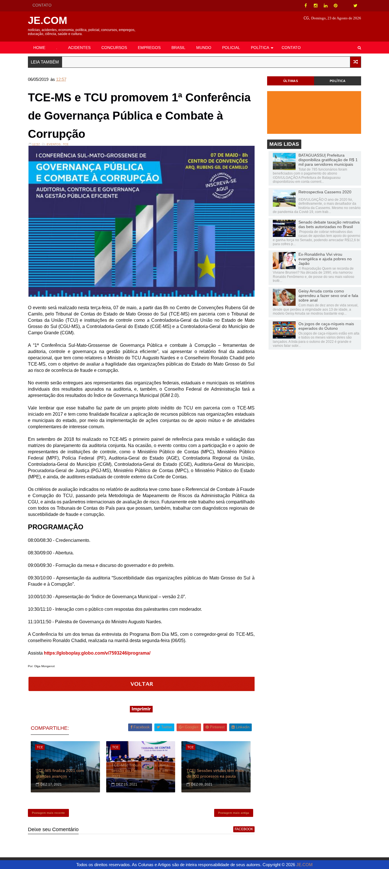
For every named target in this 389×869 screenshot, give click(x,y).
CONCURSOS (114, 47)
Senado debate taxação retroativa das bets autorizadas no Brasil (329, 224)
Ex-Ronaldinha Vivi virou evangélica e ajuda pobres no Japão (325, 259)
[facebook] (305, 5)
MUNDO (203, 47)
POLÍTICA (260, 47)
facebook (244, 829)
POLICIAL (231, 47)
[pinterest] (335, 5)
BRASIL (178, 47)
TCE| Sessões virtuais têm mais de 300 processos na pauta (215, 773)
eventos (54, 144)
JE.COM (47, 20)
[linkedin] (325, 5)
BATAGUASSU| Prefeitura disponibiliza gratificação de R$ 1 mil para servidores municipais (328, 160)
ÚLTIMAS (290, 81)
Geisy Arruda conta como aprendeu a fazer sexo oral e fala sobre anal (328, 295)
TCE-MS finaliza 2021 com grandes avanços (60, 773)
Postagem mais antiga (233, 812)
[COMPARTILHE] (142, 689)
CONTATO (42, 5)
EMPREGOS (149, 47)
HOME (39, 47)
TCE (66, 144)
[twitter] (355, 5)
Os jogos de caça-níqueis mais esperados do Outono (326, 326)
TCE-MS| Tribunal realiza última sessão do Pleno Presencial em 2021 (140, 770)
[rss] (345, 5)
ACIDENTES (79, 47)
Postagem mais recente (48, 812)
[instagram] (315, 5)
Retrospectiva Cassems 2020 (324, 192)
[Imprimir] (141, 710)
